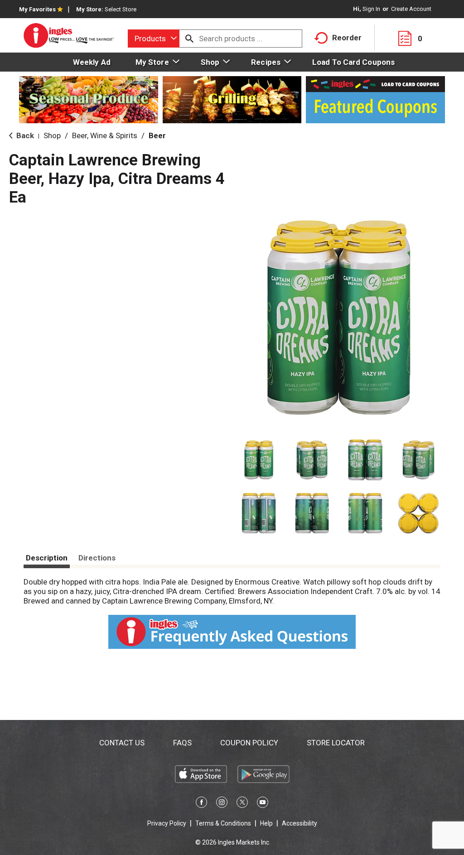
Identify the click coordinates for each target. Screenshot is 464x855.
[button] (259, 460)
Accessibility (299, 823)
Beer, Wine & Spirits (104, 135)
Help (266, 823)
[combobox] (153, 38)
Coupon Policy (249, 742)
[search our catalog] (189, 38)
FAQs (182, 742)
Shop (52, 135)
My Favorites (37, 9)
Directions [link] (97, 557)
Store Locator (336, 742)
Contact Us (122, 742)
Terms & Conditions (223, 823)
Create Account (411, 8)
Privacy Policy (166, 823)
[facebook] (201, 803)
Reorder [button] (347, 37)
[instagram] (221, 803)
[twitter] (242, 803)
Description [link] (47, 557)
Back (24, 135)
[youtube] (262, 803)
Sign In (371, 8)
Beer (157, 135)
